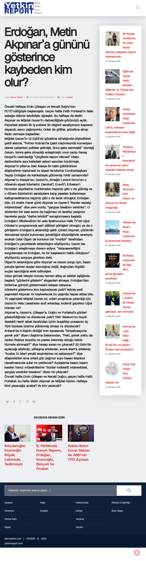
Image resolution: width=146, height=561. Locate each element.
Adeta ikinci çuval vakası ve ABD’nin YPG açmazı (79, 452)
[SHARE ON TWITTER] (7, 402)
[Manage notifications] (137, 553)
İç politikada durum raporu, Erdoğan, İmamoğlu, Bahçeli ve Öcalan (49, 457)
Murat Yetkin (17, 97)
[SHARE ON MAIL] (34, 402)
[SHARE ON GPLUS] (21, 402)
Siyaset (69, 97)
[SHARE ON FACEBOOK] (14, 402)
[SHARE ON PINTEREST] (27, 402)
